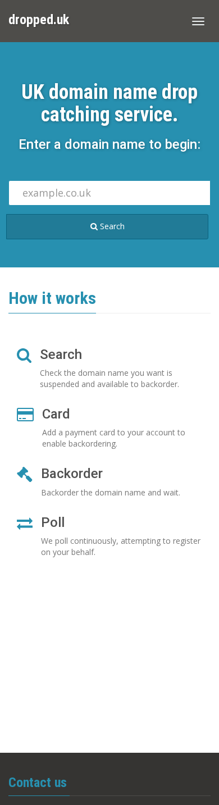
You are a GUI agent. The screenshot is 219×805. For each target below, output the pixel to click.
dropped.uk (38, 20)
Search (111, 226)
